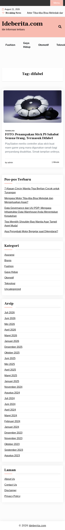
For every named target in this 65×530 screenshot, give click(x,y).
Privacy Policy (12, 496)
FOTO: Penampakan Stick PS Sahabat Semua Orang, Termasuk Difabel (32, 136)
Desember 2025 (13, 347)
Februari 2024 (12, 421)
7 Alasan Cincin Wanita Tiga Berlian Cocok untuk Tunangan (31, 190)
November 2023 (13, 438)
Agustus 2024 (12, 392)
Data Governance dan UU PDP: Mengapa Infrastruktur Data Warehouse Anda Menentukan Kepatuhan (31, 212)
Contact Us (10, 484)
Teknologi (10, 131)
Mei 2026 (9, 324)
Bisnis (7, 260)
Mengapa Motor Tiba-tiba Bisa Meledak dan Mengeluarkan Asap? (28, 200)
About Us (9, 479)
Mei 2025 (9, 364)
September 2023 (13, 450)
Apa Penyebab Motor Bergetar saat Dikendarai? (31, 231)
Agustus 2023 (12, 455)
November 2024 (13, 387)
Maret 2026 (10, 335)
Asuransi (9, 255)
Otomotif (43, 45)
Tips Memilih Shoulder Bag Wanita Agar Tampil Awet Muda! (30, 223)
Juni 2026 (9, 318)
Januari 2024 (11, 427)
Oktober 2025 (12, 352)
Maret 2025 (10, 375)
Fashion (10, 45)
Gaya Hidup (26, 45)
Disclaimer (10, 490)
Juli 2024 (9, 398)
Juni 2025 (9, 358)
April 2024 (10, 409)
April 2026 (10, 329)
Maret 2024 (10, 415)
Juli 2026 (9, 312)
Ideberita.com (22, 24)
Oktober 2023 (12, 444)
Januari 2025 (11, 381)
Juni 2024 (9, 404)
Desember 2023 (13, 432)
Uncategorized (12, 289)
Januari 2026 (11, 341)
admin (10, 162)
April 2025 (10, 369)
